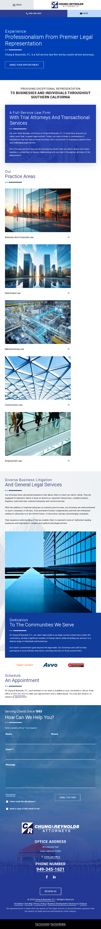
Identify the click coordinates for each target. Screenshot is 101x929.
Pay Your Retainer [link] (58, 924)
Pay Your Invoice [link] (42, 924)
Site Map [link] (29, 904)
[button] (17, 5)
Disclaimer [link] (18, 904)
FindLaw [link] (83, 904)
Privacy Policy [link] (40, 904)
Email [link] (85, 13)
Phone (54, 734)
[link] (67, 5)
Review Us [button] (50, 891)
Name (9, 734)
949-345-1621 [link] (35, 13)
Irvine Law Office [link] (52, 857)
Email (10, 749)
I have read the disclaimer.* (23, 801)
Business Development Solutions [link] (62, 904)
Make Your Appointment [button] (24, 64)
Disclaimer (11, 795)
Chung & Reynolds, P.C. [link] (45, 899)
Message (10, 765)
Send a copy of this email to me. (25, 809)
